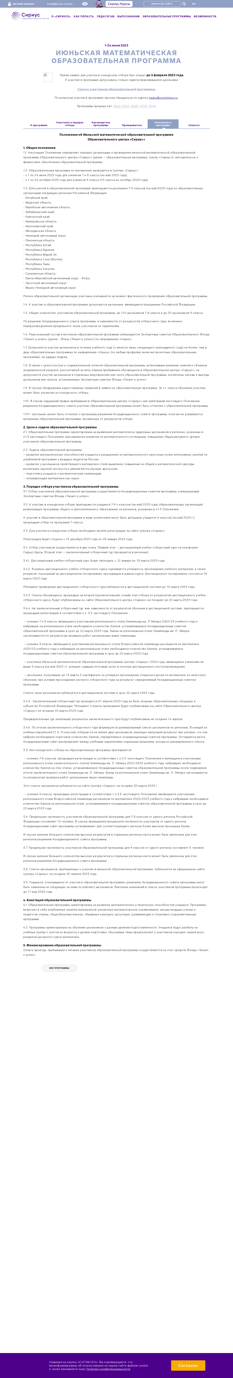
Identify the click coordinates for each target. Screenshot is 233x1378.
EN (193, 4)
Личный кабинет (24, 4)
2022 (117, 106)
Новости (194, 125)
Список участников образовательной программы (116, 89)
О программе (38, 125)
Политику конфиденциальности (108, 1369)
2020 (134, 106)
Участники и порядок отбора (70, 124)
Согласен (188, 1365)
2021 (125, 106)
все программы (59, 968)
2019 (143, 106)
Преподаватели (132, 125)
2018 (152, 106)
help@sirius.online (60, 3)
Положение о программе (163, 124)
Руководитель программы (101, 124)
